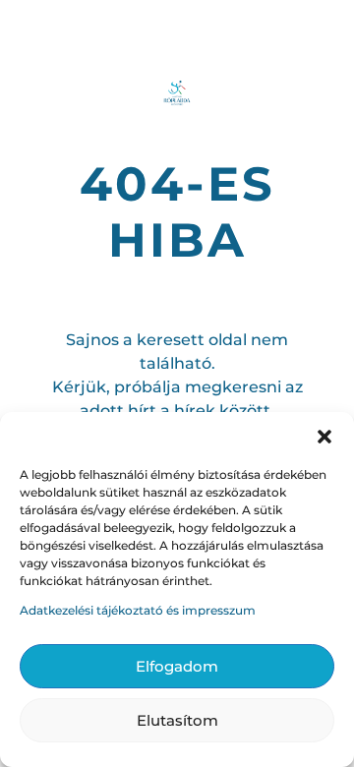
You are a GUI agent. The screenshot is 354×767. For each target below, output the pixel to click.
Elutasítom (177, 720)
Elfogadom (177, 666)
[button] (324, 436)
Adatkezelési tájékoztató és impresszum (138, 610)
